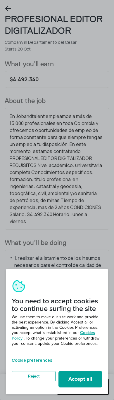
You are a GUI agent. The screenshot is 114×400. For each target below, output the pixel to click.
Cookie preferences (32, 360)
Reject (33, 376)
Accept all (80, 379)
